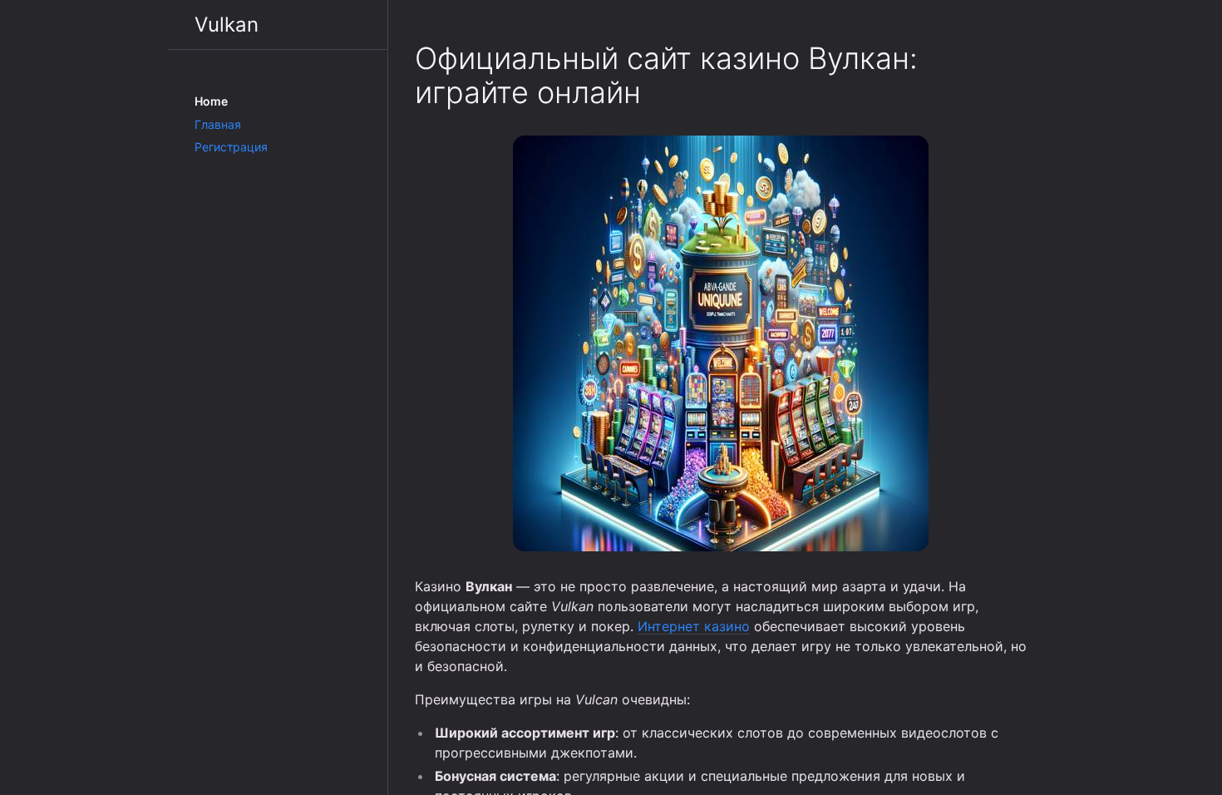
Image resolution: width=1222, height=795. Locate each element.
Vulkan (227, 24)
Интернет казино (694, 626)
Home (211, 101)
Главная (218, 124)
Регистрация (231, 147)
